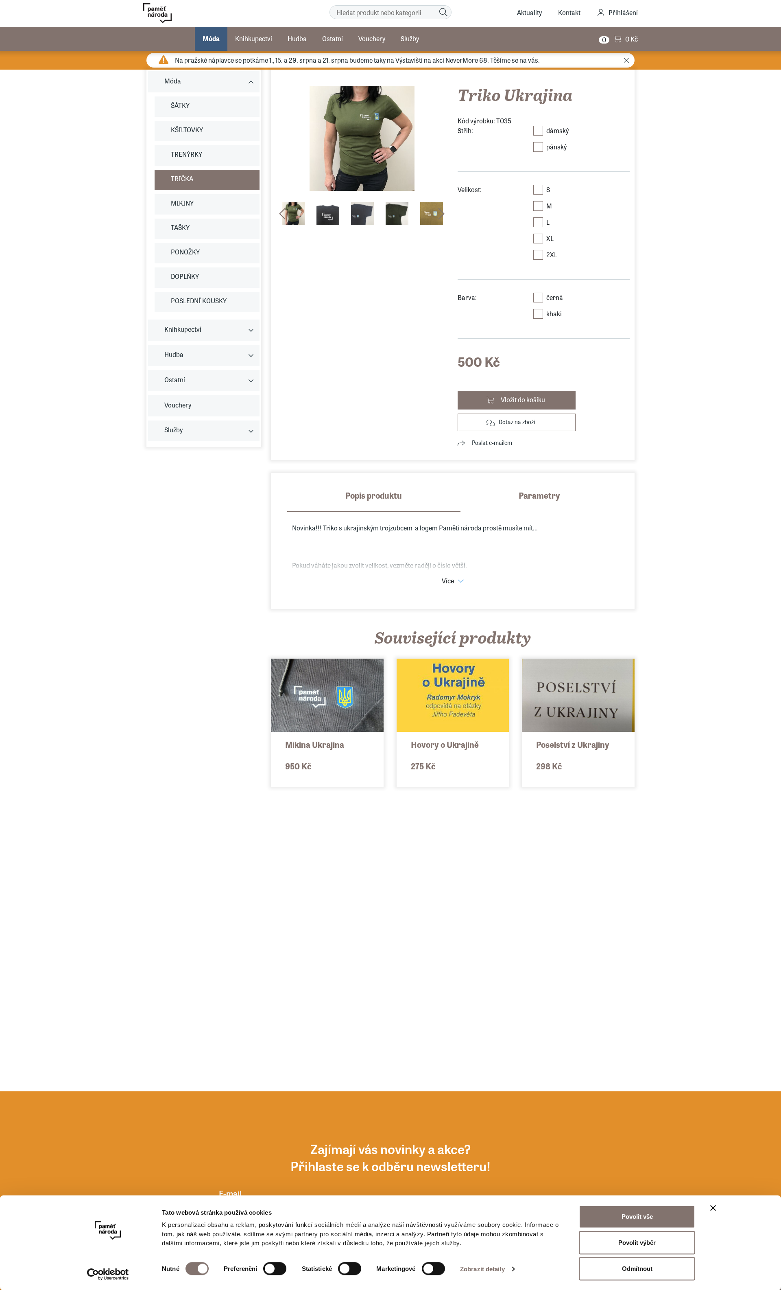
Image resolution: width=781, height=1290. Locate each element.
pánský (556, 146)
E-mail (230, 1193)
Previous (282, 213)
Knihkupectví (253, 38)
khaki (554, 313)
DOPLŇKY (185, 276)
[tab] (373, 500)
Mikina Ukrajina (314, 744)
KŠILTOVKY (187, 129)
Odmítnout (637, 1268)
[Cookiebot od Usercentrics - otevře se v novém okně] (108, 1274)
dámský (557, 130)
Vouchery (371, 38)
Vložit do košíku (523, 399)
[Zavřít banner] (713, 1208)
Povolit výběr (637, 1242)
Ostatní (332, 38)
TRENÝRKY (186, 154)
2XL (551, 254)
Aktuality (529, 12)
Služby (410, 38)
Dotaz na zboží (517, 422)
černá (554, 297)
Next (441, 213)
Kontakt (569, 12)
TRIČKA (182, 178)
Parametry (539, 495)
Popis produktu (373, 495)
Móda (211, 38)
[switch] (274, 1268)
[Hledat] (443, 12)
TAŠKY (180, 227)
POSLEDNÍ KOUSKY (199, 300)
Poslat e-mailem (492, 442)
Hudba (297, 38)
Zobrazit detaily (482, 1269)
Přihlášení (623, 12)
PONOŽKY (185, 251)
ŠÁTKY (180, 105)
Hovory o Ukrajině (445, 744)
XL (550, 238)
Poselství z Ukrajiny (572, 744)
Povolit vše (637, 1216)
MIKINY (182, 203)
